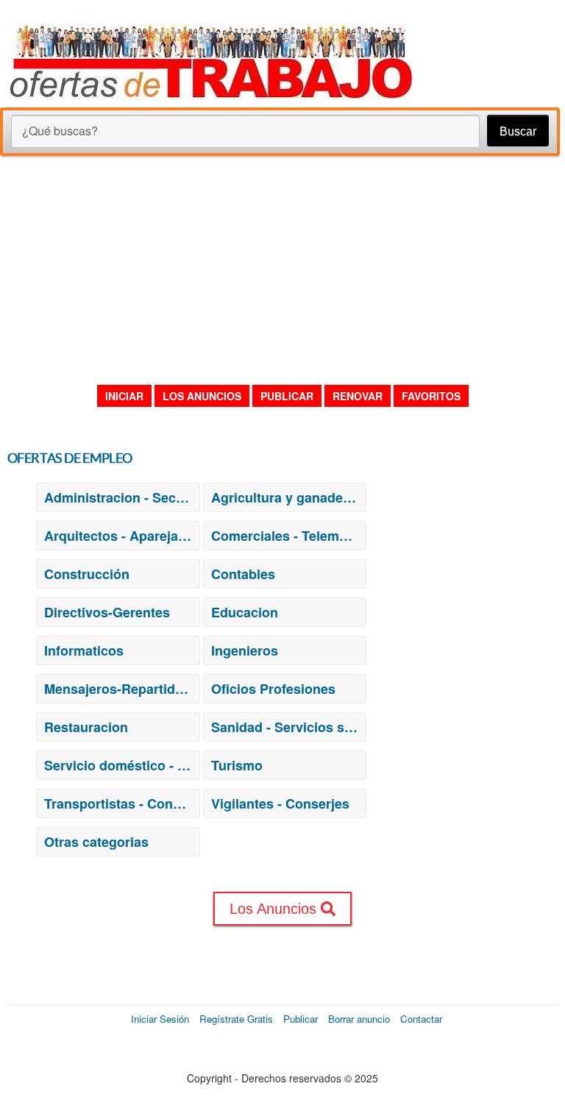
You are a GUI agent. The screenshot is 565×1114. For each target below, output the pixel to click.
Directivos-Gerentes (107, 612)
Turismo (237, 765)
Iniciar (124, 396)
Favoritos (431, 396)
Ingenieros (244, 650)
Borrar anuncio (359, 1019)
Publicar (286, 396)
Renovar (358, 396)
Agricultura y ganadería (285, 497)
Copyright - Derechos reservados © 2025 (282, 1078)
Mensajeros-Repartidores (121, 688)
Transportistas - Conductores (121, 803)
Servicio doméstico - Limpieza (121, 765)
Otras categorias (96, 841)
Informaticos (84, 650)
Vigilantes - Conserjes (280, 803)
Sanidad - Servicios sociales (288, 727)
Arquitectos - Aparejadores (121, 535)
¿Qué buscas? (60, 130)
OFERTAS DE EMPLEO (69, 458)
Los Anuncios (202, 396)
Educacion (244, 612)
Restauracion (86, 727)
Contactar (421, 1019)
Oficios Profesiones (273, 688)
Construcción (86, 573)
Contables (243, 573)
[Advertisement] (282, 269)
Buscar (518, 131)
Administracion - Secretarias (121, 497)
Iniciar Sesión (160, 1019)
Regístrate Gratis (236, 1019)
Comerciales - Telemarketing (288, 535)
